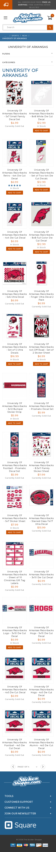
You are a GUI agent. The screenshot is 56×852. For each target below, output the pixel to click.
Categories (8, 62)
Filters (6, 54)
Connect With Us (17, 807)
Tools (9, 796)
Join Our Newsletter (20, 813)
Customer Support (19, 802)
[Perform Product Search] (50, 27)
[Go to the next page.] (43, 766)
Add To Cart (41, 130)
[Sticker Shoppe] (28, 17)
